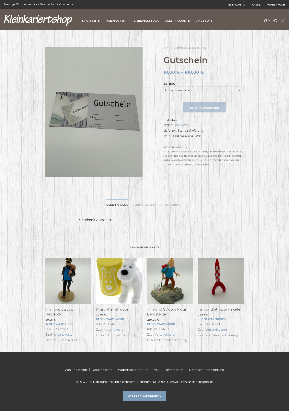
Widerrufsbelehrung (133, 370)
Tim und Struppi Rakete (219, 309)
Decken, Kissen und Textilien (225, 151)
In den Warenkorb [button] (59, 324)
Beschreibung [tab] (117, 204)
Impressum (174, 370)
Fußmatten (170, 156)
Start (166, 48)
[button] (266, 20)
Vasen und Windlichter (195, 164)
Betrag (169, 83)
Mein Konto (236, 4)
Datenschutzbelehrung (206, 370)
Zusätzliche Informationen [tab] (157, 204)
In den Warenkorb (204, 107)
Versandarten (102, 370)
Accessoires (185, 151)
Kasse (256, 4)
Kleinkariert (116, 20)
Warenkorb (276, 4)
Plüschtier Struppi (112, 309)
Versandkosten (179, 124)
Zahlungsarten (76, 370)
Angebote (204, 20)
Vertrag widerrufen (144, 396)
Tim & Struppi (171, 164)
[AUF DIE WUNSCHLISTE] (68, 296)
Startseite (91, 20)
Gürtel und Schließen (192, 156)
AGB (157, 370)
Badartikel (200, 151)
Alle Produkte (177, 20)
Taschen (234, 160)
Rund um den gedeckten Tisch (190, 48)
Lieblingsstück (146, 20)
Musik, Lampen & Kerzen (177, 160)
